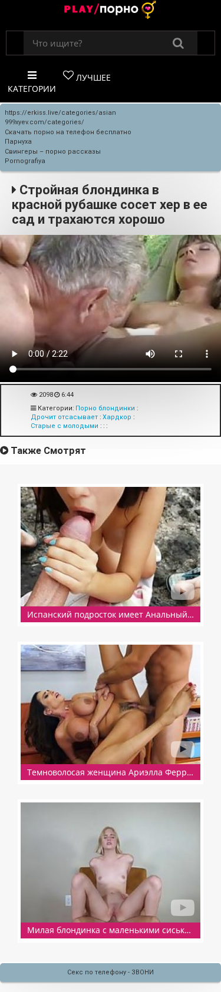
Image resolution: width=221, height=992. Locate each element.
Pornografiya (25, 161)
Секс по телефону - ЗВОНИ (110, 972)
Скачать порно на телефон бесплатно (68, 132)
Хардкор (117, 417)
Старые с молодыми (64, 426)
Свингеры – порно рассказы (53, 151)
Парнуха (18, 141)
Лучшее (92, 77)
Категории (32, 88)
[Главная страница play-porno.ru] (110, 11)
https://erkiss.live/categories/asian (60, 113)
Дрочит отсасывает (64, 417)
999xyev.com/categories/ (44, 122)
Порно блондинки (105, 408)
